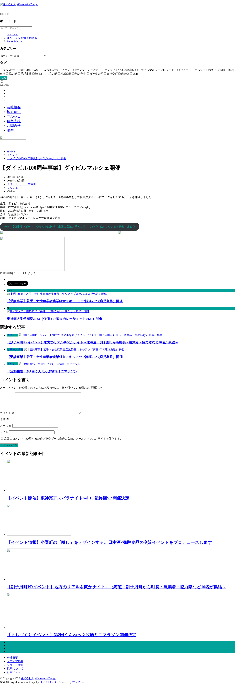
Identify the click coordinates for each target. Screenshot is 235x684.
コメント (7, 413)
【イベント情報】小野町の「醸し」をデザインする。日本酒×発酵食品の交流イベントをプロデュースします (109, 542)
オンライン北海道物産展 (22, 38)
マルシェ (12, 34)
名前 (4, 419)
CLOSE (4, 14)
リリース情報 (27, 184)
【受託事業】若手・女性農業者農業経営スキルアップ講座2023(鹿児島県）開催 (65, 357)
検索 (3, 77)
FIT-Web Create (48, 682)
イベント (12, 154)
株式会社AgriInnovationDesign (38, 678)
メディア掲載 (15, 661)
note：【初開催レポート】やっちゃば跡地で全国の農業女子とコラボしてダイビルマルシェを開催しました (69, 226)
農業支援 (14, 121)
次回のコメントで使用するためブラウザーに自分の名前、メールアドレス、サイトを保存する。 (63, 438)
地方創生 (14, 112)
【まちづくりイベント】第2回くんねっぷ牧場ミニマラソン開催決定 (71, 634)
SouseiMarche (14, 41)
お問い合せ (14, 672)
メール (6, 425)
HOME (11, 151)
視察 (10, 130)
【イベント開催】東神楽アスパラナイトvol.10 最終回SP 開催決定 (68, 498)
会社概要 (14, 107)
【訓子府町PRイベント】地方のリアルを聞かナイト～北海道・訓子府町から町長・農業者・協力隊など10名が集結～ (92, 342)
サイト (4, 432)
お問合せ (14, 126)
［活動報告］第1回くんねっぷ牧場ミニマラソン (42, 371)
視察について (15, 668)
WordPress (78, 682)
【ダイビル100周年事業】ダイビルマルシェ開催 (36, 158)
